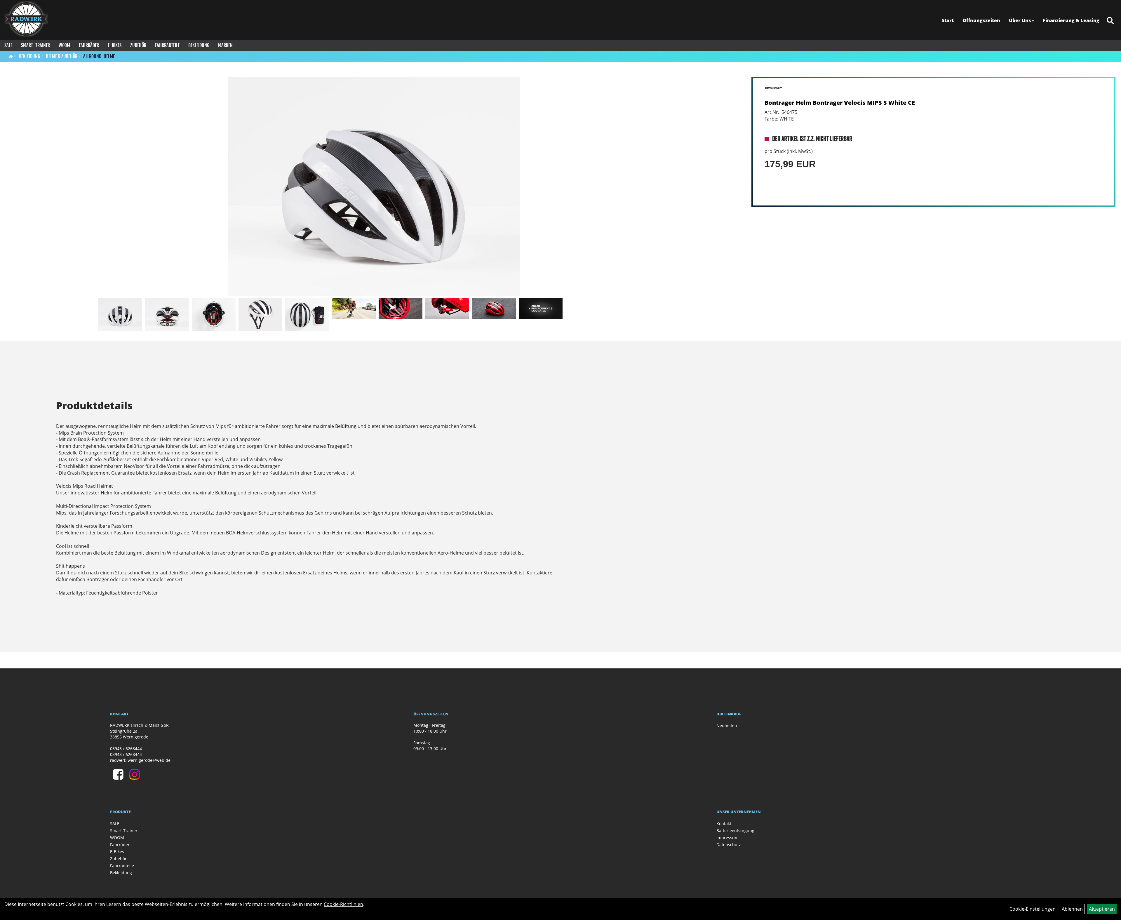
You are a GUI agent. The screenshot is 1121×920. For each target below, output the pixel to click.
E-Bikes (114, 45)
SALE (8, 45)
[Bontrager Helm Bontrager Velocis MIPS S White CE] (374, 186)
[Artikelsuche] (1110, 21)
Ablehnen (1072, 909)
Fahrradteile (167, 45)
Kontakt (723, 823)
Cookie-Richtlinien (343, 904)
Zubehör (138, 45)
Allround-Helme (99, 56)
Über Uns (1020, 20)
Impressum (727, 837)
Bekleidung (198, 45)
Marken (225, 45)
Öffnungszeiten (981, 20)
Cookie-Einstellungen (1032, 909)
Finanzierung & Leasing (1071, 20)
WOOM (64, 45)
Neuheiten (726, 725)
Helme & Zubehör (61, 56)
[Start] (11, 56)
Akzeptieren (1102, 909)
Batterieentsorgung (735, 830)
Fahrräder (89, 45)
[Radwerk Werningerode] (26, 18)
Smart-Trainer (35, 45)
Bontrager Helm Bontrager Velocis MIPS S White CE (840, 103)
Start (948, 20)
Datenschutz (728, 844)
